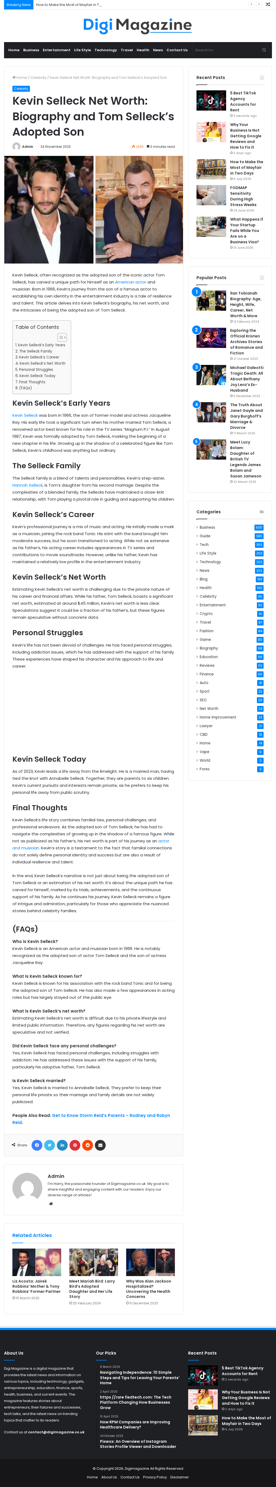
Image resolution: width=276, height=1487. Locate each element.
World (205, 760)
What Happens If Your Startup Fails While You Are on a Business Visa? (246, 231)
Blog (204, 579)
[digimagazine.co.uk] (138, 26)
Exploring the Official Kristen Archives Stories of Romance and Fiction (246, 342)
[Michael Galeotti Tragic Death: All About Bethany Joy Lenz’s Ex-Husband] (211, 375)
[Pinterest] (75, 1145)
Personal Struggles (36, 369)
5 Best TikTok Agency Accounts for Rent (243, 101)
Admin (27, 146)
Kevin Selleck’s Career (39, 357)
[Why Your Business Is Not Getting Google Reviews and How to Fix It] (211, 132)
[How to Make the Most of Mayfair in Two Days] (211, 169)
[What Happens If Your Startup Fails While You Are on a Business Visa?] (211, 227)
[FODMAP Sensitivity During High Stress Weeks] (211, 195)
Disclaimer (179, 1477)
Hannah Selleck (27, 485)
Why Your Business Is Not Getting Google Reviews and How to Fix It (245, 136)
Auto (204, 682)
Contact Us (177, 50)
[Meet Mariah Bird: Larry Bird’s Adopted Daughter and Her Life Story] (93, 1262)
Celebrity (38, 77)
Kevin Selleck (25, 415)
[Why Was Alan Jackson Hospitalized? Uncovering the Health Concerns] (150, 1262)
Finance (207, 674)
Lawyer (206, 726)
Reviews (207, 665)
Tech (204, 544)
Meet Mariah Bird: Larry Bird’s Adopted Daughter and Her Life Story (92, 1289)
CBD (204, 734)
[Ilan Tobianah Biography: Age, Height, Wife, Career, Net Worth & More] (211, 300)
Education (209, 656)
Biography (209, 648)
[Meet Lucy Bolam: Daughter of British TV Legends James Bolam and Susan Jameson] (211, 449)
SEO (203, 700)
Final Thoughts (32, 382)
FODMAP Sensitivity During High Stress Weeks (243, 196)
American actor (130, 282)
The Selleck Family (35, 351)
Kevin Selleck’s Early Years (41, 345)
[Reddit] (87, 1145)
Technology (106, 50)
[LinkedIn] (62, 1145)
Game (205, 639)
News (158, 50)
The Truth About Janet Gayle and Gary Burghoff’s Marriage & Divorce (246, 416)
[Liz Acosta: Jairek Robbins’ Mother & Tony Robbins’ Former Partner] (36, 1262)
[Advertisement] (93, 714)
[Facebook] (37, 1145)
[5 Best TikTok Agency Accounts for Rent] (211, 100)
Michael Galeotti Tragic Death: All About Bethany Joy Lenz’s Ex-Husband (247, 379)
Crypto (206, 613)
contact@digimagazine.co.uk (56, 1432)
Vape (204, 751)
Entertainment (56, 50)
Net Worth (209, 708)
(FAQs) (25, 388)
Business (31, 50)
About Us (109, 1477)
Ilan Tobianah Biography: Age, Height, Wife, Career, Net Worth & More (245, 304)
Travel (127, 50)
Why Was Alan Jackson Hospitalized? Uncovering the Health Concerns (148, 1289)
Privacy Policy (155, 1477)
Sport (205, 691)
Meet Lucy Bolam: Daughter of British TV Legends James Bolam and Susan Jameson (245, 459)
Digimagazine (137, 1468)
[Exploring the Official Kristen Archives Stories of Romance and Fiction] (211, 338)
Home (13, 50)
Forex (205, 769)
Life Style (82, 50)
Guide (205, 536)
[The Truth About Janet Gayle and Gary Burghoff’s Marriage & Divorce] (211, 412)
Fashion (206, 631)
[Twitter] (49, 1145)
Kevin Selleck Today (37, 375)
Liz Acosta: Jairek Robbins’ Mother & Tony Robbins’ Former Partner (36, 1286)
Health (143, 50)
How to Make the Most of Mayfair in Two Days (75, 4)
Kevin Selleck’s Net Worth (42, 363)
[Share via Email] (100, 1145)
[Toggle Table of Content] (59, 337)
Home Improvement (218, 717)
